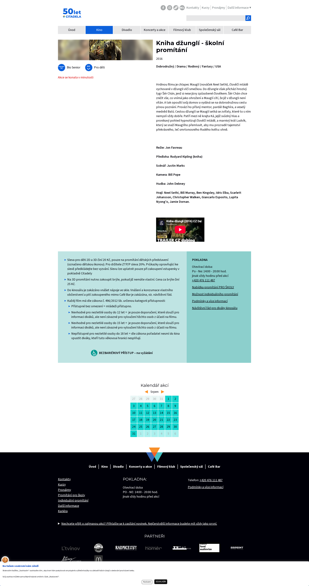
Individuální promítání (73, 500)
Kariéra (63, 511)
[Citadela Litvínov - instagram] (169, 7)
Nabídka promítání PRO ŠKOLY (213, 287)
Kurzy (62, 484)
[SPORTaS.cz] (175, 7)
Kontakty (64, 479)
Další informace (68, 506)
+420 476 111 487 (203, 280)
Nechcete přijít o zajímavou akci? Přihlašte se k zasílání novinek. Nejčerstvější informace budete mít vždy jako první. (139, 523)
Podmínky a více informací (210, 301)
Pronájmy (64, 490)
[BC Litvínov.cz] (182, 7)
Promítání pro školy (71, 495)
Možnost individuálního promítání (215, 294)
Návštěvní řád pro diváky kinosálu (214, 308)
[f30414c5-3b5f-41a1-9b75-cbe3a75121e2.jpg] (105, 50)
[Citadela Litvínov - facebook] (163, 7)
